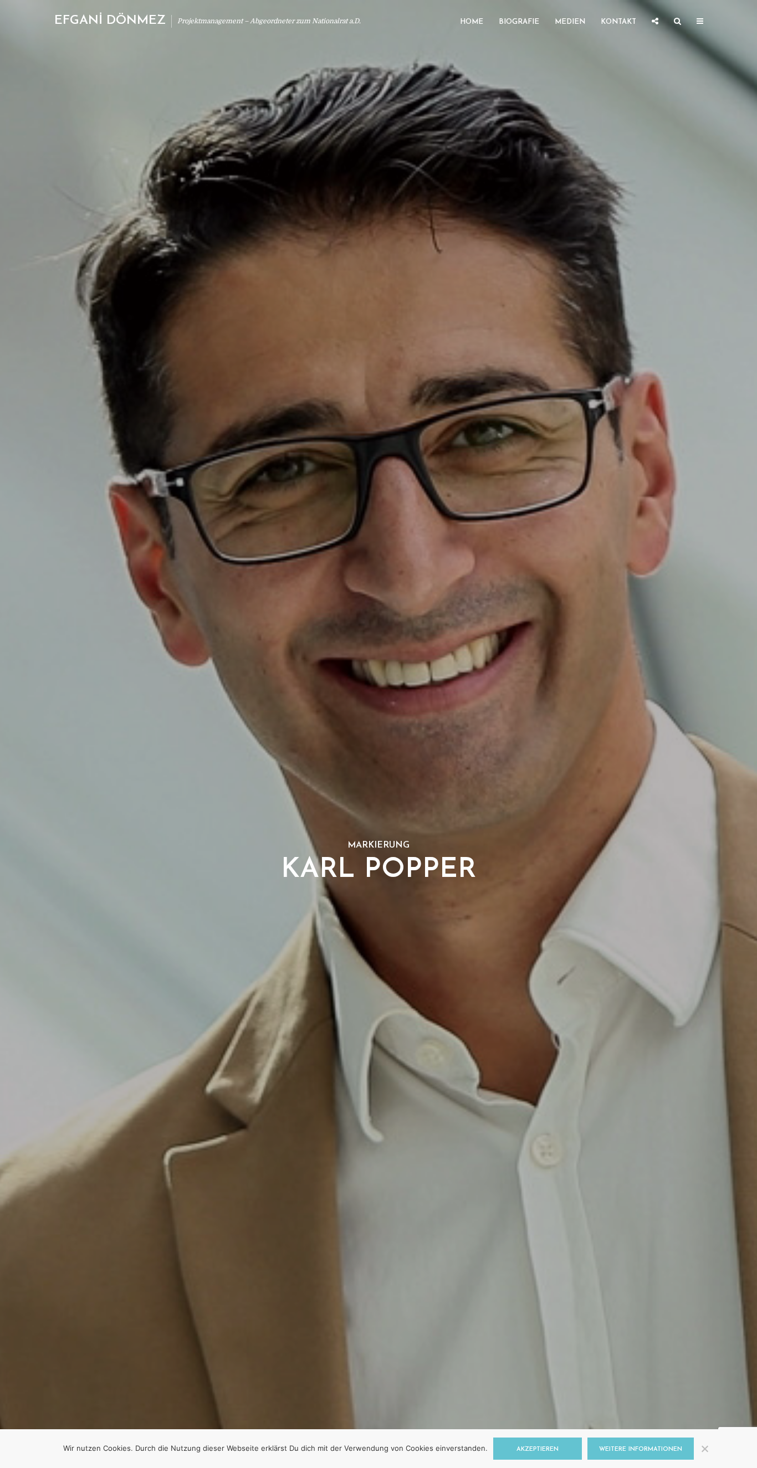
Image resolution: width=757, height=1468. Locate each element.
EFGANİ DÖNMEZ (110, 20)
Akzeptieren (537, 1449)
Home (471, 21)
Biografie (519, 21)
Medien (570, 21)
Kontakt (618, 21)
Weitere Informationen (640, 1449)
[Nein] (704, 1448)
